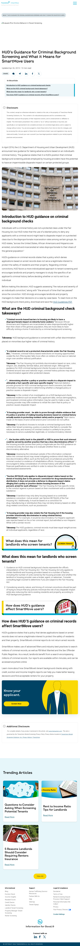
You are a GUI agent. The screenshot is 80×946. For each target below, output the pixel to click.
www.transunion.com (55, 731)
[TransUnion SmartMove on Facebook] (40, 937)
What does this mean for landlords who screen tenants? (26, 92)
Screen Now (16, 704)
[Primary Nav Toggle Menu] (75, 3)
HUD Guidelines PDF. (62, 302)
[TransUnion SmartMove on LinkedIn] (35, 937)
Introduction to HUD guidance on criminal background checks (28, 85)
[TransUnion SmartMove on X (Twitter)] (44, 936)
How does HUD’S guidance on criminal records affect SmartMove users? (32, 95)
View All (40, 876)
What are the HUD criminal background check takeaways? (27, 88)
